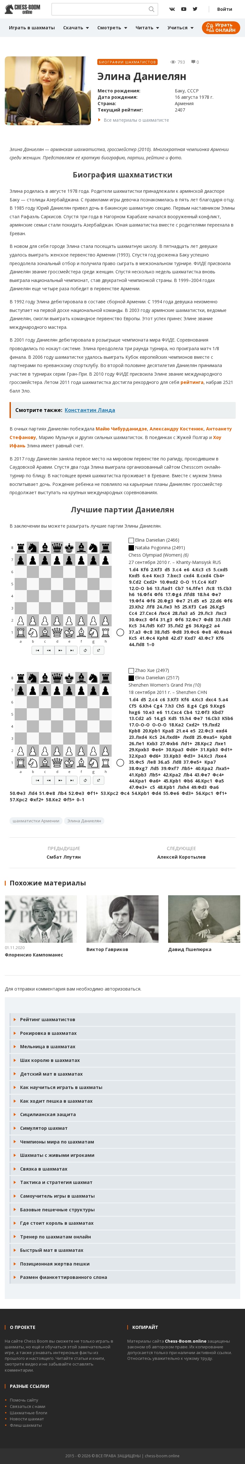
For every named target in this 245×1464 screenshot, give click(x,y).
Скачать (73, 28)
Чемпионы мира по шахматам (57, 1142)
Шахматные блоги (28, 1413)
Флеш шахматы (26, 1425)
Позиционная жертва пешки (55, 1264)
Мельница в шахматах (47, 1046)
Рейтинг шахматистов (47, 1019)
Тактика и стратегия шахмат (56, 1182)
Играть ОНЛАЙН (225, 27)
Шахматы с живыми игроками (57, 1155)
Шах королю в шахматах (50, 1060)
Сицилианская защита (48, 1114)
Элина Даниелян (84, 821)
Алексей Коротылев (181, 857)
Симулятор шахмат (44, 1128)
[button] (37, 650)
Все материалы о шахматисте (136, 120)
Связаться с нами (27, 1406)
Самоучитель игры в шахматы (57, 1196)
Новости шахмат (27, 1419)
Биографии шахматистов (127, 62)
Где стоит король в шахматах (56, 1223)
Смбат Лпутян (64, 857)
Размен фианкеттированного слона (63, 1277)
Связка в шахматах (43, 1169)
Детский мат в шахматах (51, 1074)
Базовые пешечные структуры (57, 1210)
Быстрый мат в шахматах (51, 1250)
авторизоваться (122, 989)
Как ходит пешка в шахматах (56, 1101)
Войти (224, 9)
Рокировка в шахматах (48, 1033)
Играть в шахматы (32, 28)
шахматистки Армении (36, 821)
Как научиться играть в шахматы (61, 1087)
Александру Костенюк (177, 429)
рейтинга (192, 382)
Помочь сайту (24, 1400)
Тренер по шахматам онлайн (55, 1237)
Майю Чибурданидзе (121, 429)
